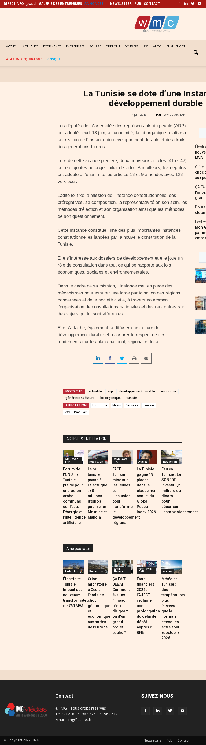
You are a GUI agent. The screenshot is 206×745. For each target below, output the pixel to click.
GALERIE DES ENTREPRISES (60, 3)
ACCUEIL (12, 46)
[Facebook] (179, 4)
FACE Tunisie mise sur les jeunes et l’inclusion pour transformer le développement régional (126, 496)
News (116, 405)
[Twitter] (193, 4)
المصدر (31, 3)
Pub (169, 740)
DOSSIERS (131, 46)
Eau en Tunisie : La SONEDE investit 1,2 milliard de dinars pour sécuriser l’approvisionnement (179, 490)
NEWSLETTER (121, 3)
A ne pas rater (78, 548)
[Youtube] (199, 4)
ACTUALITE (30, 46)
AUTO (157, 46)
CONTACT (152, 3)
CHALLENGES (175, 46)
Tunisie (148, 405)
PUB (137, 3)
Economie (99, 405)
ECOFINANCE (52, 46)
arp (110, 391)
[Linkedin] (186, 4)
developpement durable (137, 391)
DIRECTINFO (14, 3)
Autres (143, 461)
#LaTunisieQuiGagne (24, 59)
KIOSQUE (53, 59)
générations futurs (79, 397)
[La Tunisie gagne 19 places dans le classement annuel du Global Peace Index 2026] (147, 457)
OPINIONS (113, 46)
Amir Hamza (118, 570)
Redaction (96, 461)
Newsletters (152, 740)
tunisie (132, 397)
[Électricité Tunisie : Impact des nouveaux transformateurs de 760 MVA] (73, 567)
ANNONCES (93, 3)
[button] (195, 52)
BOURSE (95, 46)
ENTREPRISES (75, 46)
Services (132, 405)
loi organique (110, 397)
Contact (183, 740)
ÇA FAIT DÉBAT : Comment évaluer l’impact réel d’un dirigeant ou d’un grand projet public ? (121, 606)
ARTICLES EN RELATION (86, 439)
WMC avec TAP (174, 115)
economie (168, 391)
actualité (95, 391)
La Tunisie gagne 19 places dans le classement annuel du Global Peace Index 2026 (147, 490)
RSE (145, 46)
